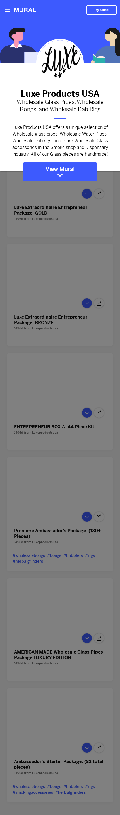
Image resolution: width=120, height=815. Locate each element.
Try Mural (101, 10)
